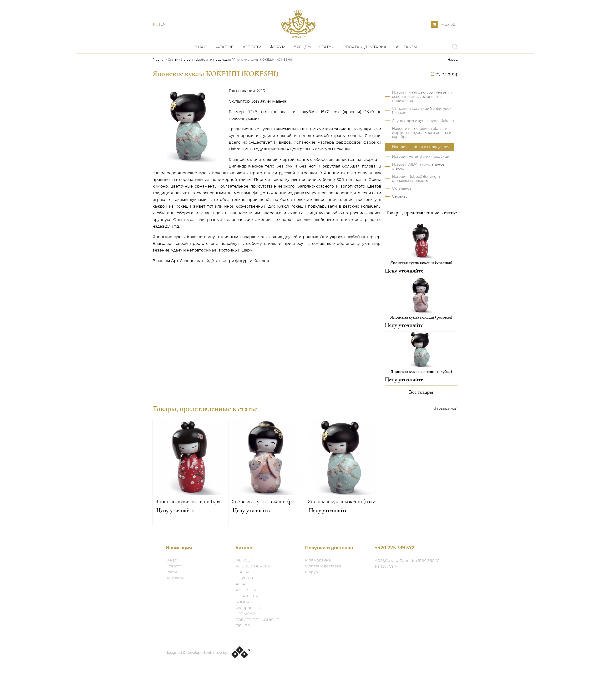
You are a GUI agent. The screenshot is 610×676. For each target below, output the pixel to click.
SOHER (242, 602)
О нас (199, 47)
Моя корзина (318, 560)
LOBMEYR (245, 614)
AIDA (240, 584)
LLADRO (243, 572)
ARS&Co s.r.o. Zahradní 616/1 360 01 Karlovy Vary (407, 563)
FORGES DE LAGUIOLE (257, 620)
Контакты (406, 47)
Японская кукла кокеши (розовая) (266, 501)
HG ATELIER (246, 596)
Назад (452, 59)
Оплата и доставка (364, 47)
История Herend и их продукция (422, 156)
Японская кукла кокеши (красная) (190, 501)
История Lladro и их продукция (206, 59)
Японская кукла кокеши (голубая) (343, 501)
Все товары (421, 392)
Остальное (402, 188)
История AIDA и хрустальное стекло (418, 166)
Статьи (326, 47)
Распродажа (247, 608)
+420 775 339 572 (394, 548)
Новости (251, 47)
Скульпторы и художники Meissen (423, 121)
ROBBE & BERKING (253, 566)
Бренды (302, 47)
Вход (450, 24)
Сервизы (400, 196)
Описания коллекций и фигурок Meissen (422, 111)
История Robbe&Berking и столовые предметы (416, 179)
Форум (277, 47)
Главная (159, 59)
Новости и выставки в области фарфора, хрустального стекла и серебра (421, 133)
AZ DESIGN (246, 590)
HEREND (244, 578)
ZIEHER (242, 626)
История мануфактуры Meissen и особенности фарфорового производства (422, 97)
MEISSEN (244, 560)
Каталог (223, 47)
